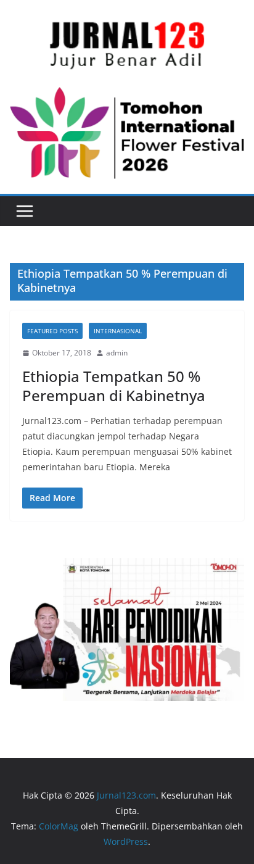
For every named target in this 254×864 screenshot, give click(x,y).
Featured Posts (52, 330)
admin (117, 352)
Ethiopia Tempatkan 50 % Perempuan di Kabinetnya (113, 385)
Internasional (118, 330)
